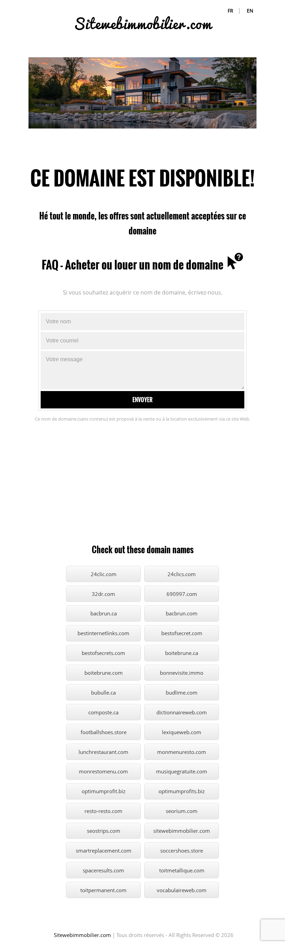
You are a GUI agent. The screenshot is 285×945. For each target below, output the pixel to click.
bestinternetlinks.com (103, 633)
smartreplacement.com (103, 850)
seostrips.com (103, 830)
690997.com (181, 593)
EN (250, 10)
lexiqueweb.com (181, 732)
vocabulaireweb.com (181, 890)
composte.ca (103, 712)
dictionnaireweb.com (181, 712)
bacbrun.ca (103, 613)
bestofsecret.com (181, 633)
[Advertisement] (142, 486)
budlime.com (181, 692)
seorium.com (181, 810)
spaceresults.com (103, 870)
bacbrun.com (181, 613)
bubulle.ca (103, 692)
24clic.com (103, 574)
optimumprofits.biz (181, 791)
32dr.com (103, 593)
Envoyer (142, 400)
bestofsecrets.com (103, 652)
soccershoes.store (181, 850)
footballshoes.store (104, 732)
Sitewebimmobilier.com (82, 934)
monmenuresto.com (181, 751)
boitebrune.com (103, 672)
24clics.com (182, 574)
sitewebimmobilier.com (181, 830)
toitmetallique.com (181, 870)
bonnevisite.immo (181, 672)
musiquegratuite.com (181, 771)
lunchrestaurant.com (103, 751)
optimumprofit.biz (103, 791)
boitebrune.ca (181, 652)
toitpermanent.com (103, 890)
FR (230, 10)
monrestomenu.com (103, 771)
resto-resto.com (103, 810)
